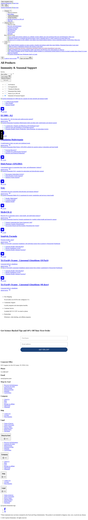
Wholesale (7, 407)
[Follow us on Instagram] (5, 512)
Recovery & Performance (11, 385)
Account (6, 415)
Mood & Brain (8, 388)
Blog (5, 401)
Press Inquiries (8, 416)
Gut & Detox (7, 392)
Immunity (6, 391)
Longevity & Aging (9, 386)
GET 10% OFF (44, 349)
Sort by (3, 72)
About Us (6, 399)
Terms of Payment (9, 425)
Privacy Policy (8, 426)
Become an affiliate (9, 404)
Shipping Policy (8, 428)
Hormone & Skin (8, 389)
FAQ (5, 402)
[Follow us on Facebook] (5, 510)
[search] (2, 5)
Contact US (7, 413)
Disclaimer (7, 431)
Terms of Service (8, 423)
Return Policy (8, 429)
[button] (6, 436)
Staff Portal (7, 405)
